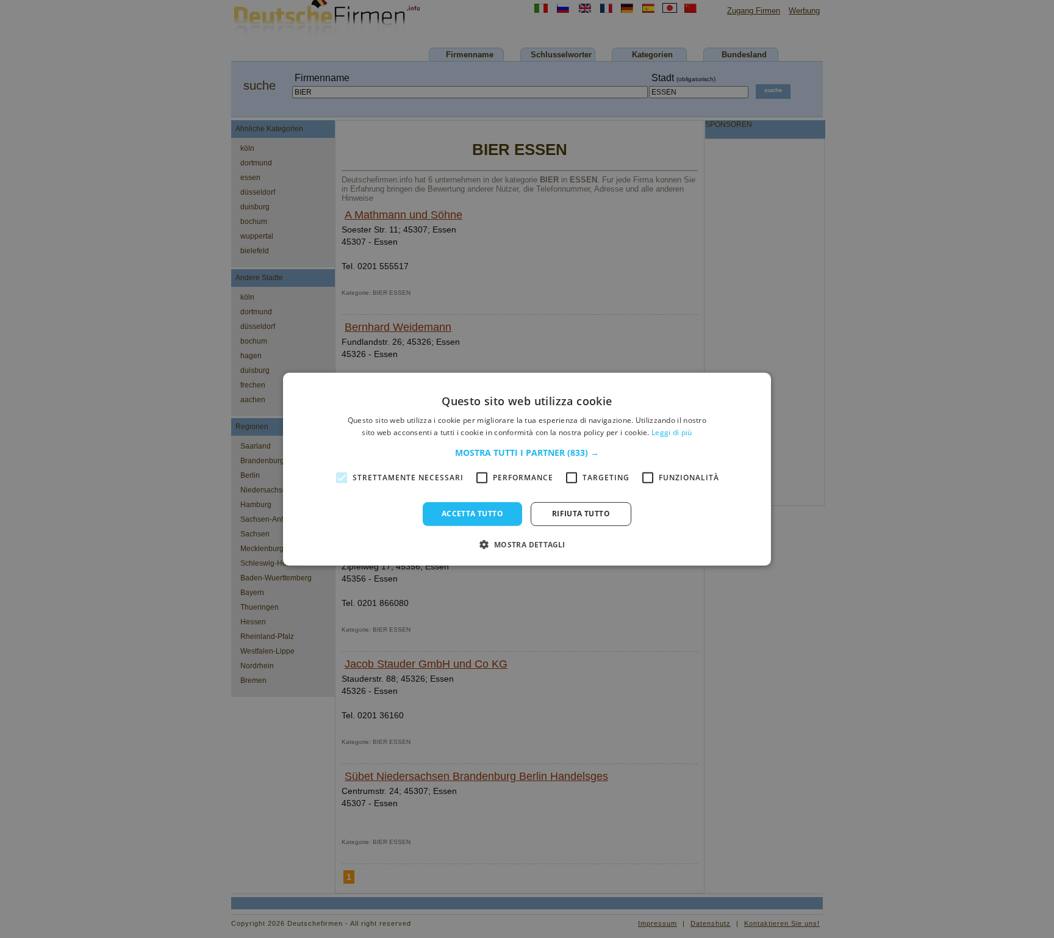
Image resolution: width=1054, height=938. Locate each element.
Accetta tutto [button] (472, 513)
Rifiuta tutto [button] (581, 513)
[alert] (527, 469)
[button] (527, 452)
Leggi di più (671, 432)
